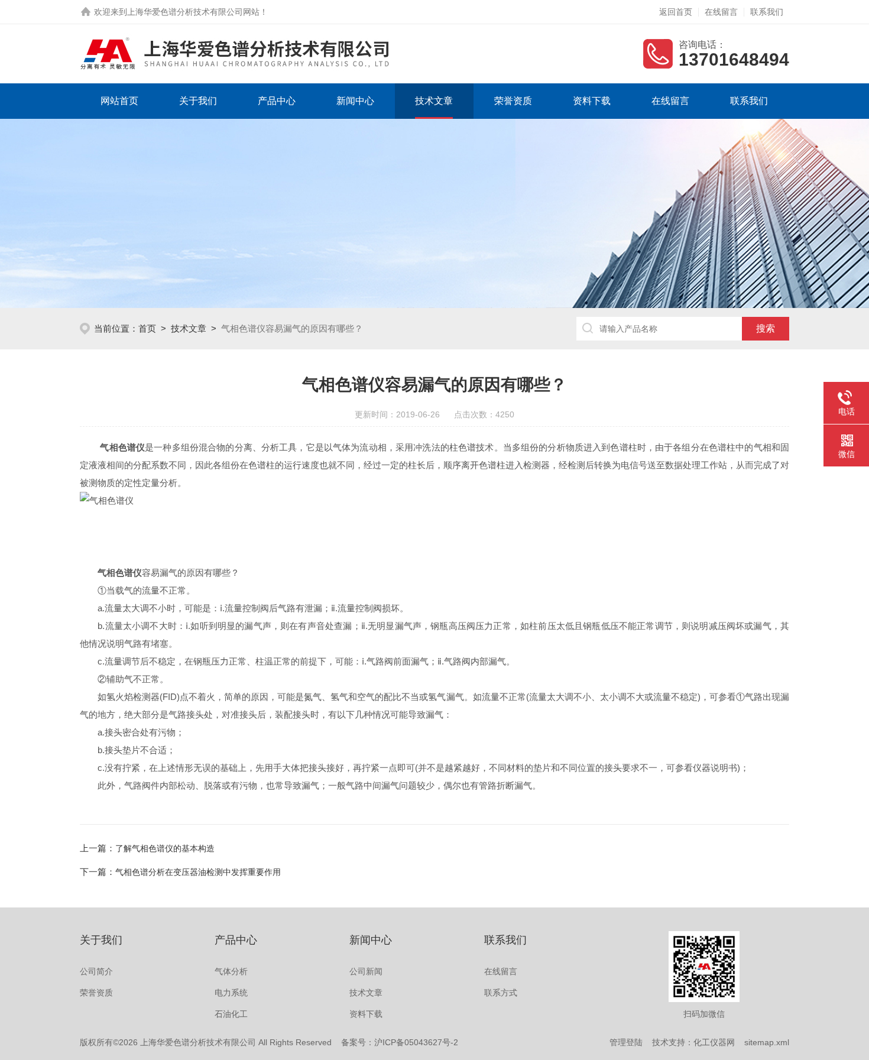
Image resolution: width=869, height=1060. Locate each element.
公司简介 (96, 971)
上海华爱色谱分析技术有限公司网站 (193, 12)
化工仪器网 (714, 1042)
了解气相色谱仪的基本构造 (165, 848)
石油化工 (231, 1014)
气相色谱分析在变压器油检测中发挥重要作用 (198, 872)
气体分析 (231, 971)
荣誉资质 (513, 101)
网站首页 (119, 101)
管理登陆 (626, 1042)
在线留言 (721, 12)
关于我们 (198, 101)
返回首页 (675, 12)
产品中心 (277, 101)
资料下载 (592, 101)
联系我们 (766, 12)
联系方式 (500, 992)
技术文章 (434, 101)
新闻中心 (355, 101)
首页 (147, 328)
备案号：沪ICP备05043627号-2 (399, 1042)
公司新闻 (365, 971)
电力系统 (231, 992)
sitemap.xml (766, 1042)
